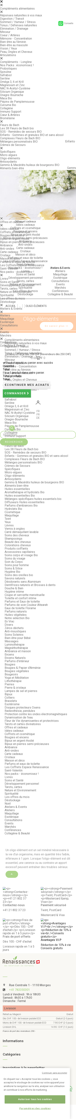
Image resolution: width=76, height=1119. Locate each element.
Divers (9, 624)
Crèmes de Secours (13, 145)
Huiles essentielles (17, 489)
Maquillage (7, 319)
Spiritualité (7, 295)
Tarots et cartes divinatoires (23, 724)
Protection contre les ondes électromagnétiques (36, 714)
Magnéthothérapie (16, 648)
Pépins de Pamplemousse (17, 101)
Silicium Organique (12, 91)
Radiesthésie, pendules (20, 711)
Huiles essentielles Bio (20, 495)
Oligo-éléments (10, 158)
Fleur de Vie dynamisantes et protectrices (32, 721)
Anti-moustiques (15, 631)
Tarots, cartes (9, 288)
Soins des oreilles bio (19, 575)
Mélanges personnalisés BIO (19, 141)
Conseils (68, 23)
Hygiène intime (14, 591)
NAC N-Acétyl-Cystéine (15, 88)
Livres (4, 278)
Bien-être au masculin (14, 45)
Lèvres (9, 525)
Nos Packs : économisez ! (17, 65)
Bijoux (8, 694)
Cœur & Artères (10, 115)
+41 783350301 (19, 989)
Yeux (8, 522)
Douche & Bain (14, 588)
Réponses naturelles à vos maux (21, 15)
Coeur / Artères (10, 35)
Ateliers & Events (11, 308)
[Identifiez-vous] (38, 403)
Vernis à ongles (15, 528)
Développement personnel (17, 285)
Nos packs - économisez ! (17, 272)
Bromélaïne (7, 118)
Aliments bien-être (12, 168)
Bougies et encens (12, 235)
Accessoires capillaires (20, 552)
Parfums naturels (16, 611)
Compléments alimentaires (17, 8)
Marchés (5, 335)
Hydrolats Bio (13, 509)
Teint (8, 518)
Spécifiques (7, 151)
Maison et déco (10, 258)
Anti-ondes (7, 248)
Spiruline (5, 72)
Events (4, 332)
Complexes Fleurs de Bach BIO (20, 138)
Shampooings (13, 538)
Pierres (9, 684)
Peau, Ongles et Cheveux (16, 52)
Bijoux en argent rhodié (14, 238)
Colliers (10, 697)
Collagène (6, 108)
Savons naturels (15, 578)
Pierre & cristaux (15, 687)
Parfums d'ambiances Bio (21, 505)
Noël (8, 803)
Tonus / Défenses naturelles (18, 25)
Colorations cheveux (18, 545)
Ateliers (5, 315)
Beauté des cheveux (18, 542)
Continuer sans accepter (54, 1073)
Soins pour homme (17, 565)
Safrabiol (6, 75)
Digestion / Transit (12, 18)
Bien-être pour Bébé (18, 638)
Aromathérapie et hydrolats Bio (24, 492)
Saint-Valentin (9, 268)
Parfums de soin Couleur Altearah (26, 605)
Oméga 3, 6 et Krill (12, 82)
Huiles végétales (16, 615)
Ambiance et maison (18, 651)
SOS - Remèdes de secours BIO (21, 131)
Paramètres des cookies (35, 1108)
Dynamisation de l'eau (19, 717)
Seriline (5, 78)
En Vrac (9, 621)
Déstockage (8, 302)
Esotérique (7, 322)
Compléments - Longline (16, 62)
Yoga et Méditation (17, 677)
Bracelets (11, 701)
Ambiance (6, 245)
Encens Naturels (15, 658)
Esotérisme (12, 704)
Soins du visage (15, 558)
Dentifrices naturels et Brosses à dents (30, 585)
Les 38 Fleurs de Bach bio (17, 128)
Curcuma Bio (8, 105)
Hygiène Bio (12, 571)
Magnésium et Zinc (12, 85)
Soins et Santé (9, 282)
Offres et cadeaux (11, 222)
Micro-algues (8, 155)
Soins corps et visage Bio (21, 555)
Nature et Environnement (16, 292)
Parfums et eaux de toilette (17, 262)
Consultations (9, 325)
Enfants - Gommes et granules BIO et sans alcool (31, 135)
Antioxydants (8, 161)
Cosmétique (12, 512)
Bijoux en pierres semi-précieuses (22, 242)
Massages (11, 641)
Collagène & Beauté (12, 345)
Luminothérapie (15, 644)
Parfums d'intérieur (17, 661)
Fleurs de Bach (9, 125)
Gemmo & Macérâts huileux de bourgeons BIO (29, 165)
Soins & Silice (14, 568)
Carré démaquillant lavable (22, 532)
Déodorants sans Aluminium (23, 581)
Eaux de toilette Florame (20, 608)
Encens (9, 654)
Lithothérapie (13, 681)
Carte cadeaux (9, 252)
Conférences (8, 342)
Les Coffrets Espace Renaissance (22, 265)
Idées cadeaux (9, 229)
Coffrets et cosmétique (15, 232)
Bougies (10, 664)
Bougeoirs (11, 674)
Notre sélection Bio (17, 618)
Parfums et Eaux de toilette (22, 601)
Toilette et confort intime (20, 598)
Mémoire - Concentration (16, 38)
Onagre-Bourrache (11, 95)
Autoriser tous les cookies (35, 1099)
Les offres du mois (12, 298)
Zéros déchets (14, 628)
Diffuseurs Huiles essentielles (24, 502)
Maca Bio (6, 98)
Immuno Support (10, 111)
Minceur (5, 32)
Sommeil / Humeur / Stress (18, 22)
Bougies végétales (17, 671)
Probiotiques (8, 68)
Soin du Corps (14, 562)
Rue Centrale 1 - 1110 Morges (29, 985)
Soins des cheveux (17, 535)
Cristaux (5, 255)
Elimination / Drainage (14, 28)
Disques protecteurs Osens (22, 707)
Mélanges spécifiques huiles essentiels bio (33, 499)
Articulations (8, 55)
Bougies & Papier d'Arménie (23, 668)
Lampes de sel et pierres (21, 691)
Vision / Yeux (8, 48)
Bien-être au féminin (13, 42)
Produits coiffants (16, 548)
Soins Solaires (14, 634)
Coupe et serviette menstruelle (25, 595)
